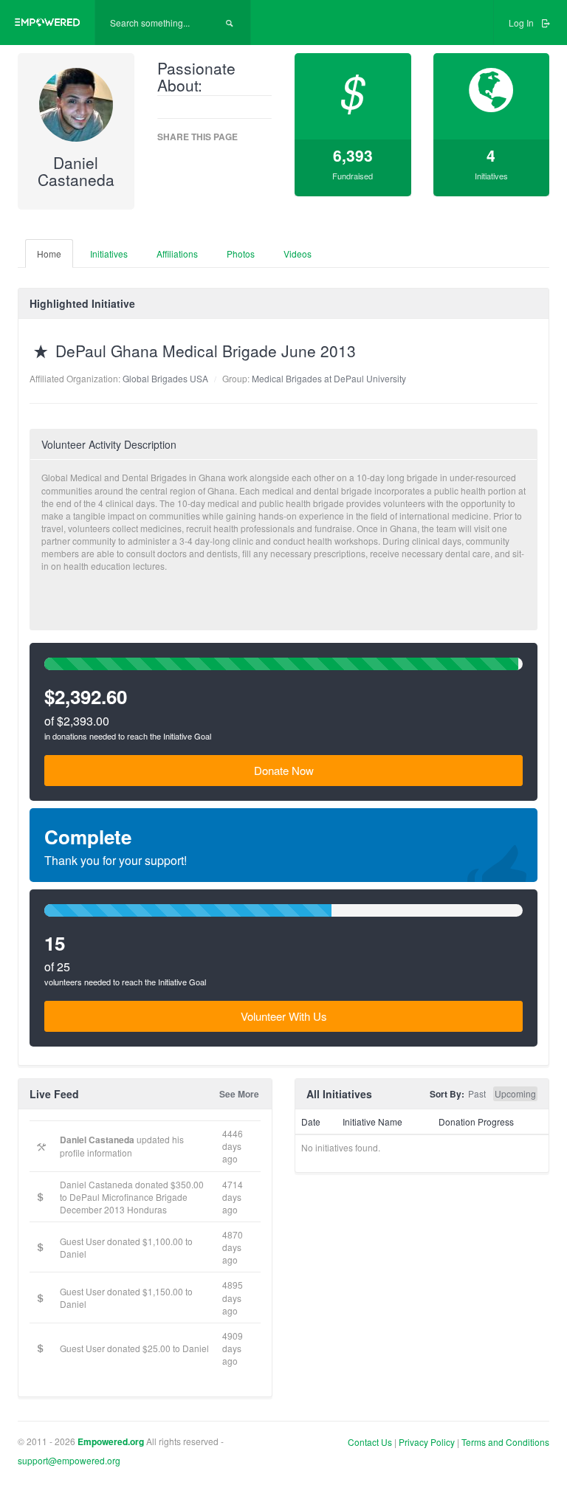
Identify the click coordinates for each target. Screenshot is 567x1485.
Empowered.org (111, 1442)
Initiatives (109, 253)
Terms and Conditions (505, 1442)
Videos (298, 253)
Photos (241, 253)
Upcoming (515, 1093)
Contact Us (370, 1442)
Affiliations (177, 253)
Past (477, 1093)
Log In (522, 22)
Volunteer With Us (284, 1016)
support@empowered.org (69, 1460)
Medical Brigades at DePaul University (329, 378)
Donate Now (284, 770)
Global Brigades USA (165, 378)
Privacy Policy (427, 1442)
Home (49, 253)
